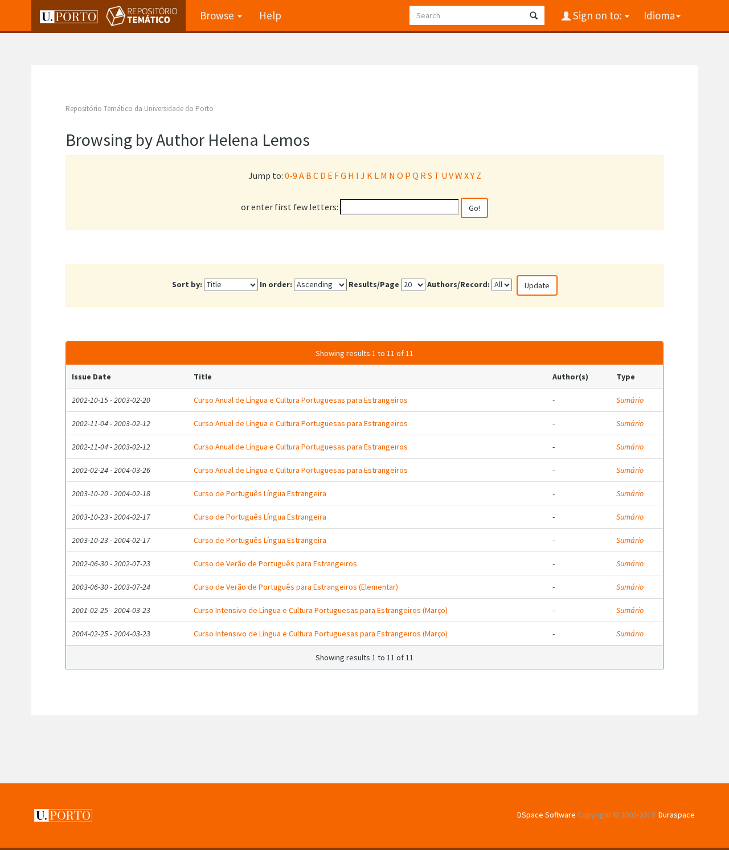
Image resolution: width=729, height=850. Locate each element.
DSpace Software (546, 815)
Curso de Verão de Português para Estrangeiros (275, 563)
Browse (218, 15)
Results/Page (374, 284)
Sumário (630, 400)
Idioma (659, 15)
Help (270, 15)
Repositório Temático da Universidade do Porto (139, 108)
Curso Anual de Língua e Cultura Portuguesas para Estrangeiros (301, 400)
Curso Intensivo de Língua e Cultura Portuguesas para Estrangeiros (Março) (321, 610)
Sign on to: (597, 15)
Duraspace (676, 815)
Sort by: (187, 284)
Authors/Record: (458, 284)
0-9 (291, 175)
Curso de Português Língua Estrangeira (260, 493)
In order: (276, 284)
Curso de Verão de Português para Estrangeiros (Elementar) (296, 587)
